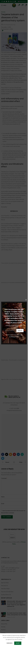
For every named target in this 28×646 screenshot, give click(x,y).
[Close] (26, 300)
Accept (18, 643)
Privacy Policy (15, 336)
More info (10, 643)
